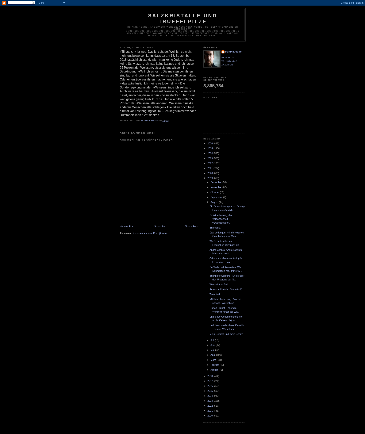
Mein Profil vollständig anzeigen (229, 61)
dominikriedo (233, 52)
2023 (210, 158)
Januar (214, 369)
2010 (210, 415)
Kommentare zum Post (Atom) (150, 233)
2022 (210, 163)
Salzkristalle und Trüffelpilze (182, 18)
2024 (210, 153)
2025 (210, 148)
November (216, 187)
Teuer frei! (215, 294)
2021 (210, 168)
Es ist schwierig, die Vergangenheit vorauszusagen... (220, 219)
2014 (210, 395)
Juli (212, 340)
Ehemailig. (215, 227)
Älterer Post (191, 226)
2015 (210, 390)
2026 (210, 143)
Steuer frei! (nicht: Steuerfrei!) (225, 289)
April (213, 355)
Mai (212, 350)
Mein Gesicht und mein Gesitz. (226, 334)
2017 (210, 381)
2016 (210, 386)
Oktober (215, 192)
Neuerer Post (127, 226)
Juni (213, 345)
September (216, 197)
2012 (210, 405)
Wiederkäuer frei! (218, 284)
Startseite (159, 226)
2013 (210, 400)
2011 (210, 410)
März (213, 359)
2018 (210, 376)
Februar (215, 364)
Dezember (216, 182)
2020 (210, 173)
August (214, 202)
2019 (210, 178)
